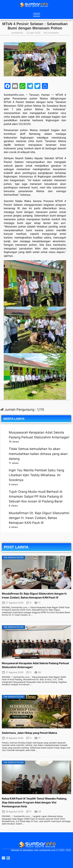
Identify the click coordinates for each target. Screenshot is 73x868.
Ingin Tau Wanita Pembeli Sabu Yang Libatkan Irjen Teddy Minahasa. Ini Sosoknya (36, 475)
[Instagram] (3, 858)
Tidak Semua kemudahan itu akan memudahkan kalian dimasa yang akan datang (38, 453)
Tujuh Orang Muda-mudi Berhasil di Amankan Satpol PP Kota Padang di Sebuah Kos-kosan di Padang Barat (36, 496)
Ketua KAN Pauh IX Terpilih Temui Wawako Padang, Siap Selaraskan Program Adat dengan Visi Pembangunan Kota (34, 802)
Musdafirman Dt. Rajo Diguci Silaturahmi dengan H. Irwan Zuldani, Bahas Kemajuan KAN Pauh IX (39, 518)
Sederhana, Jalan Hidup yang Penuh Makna (29, 732)
